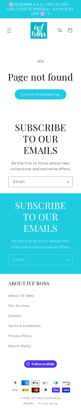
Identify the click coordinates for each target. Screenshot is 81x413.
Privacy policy (48, 403)
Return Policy (19, 346)
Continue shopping (41, 94)
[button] (9, 30)
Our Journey (18, 306)
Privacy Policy (19, 336)
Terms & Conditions (24, 326)
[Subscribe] (67, 182)
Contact (15, 316)
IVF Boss (37, 398)
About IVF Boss (21, 296)
